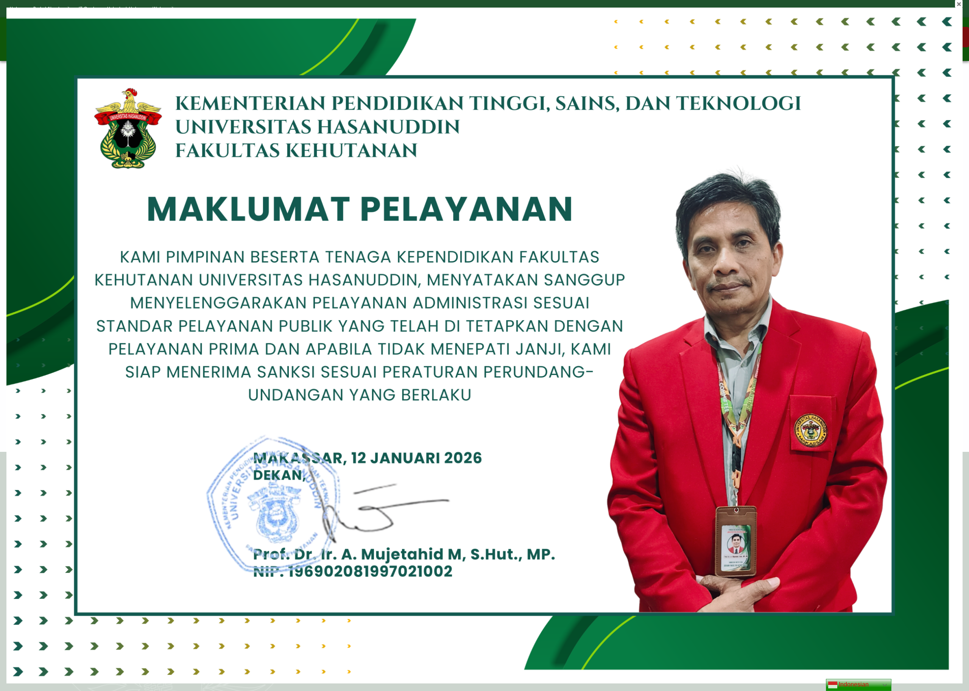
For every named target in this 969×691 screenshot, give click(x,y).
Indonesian (853, 684)
